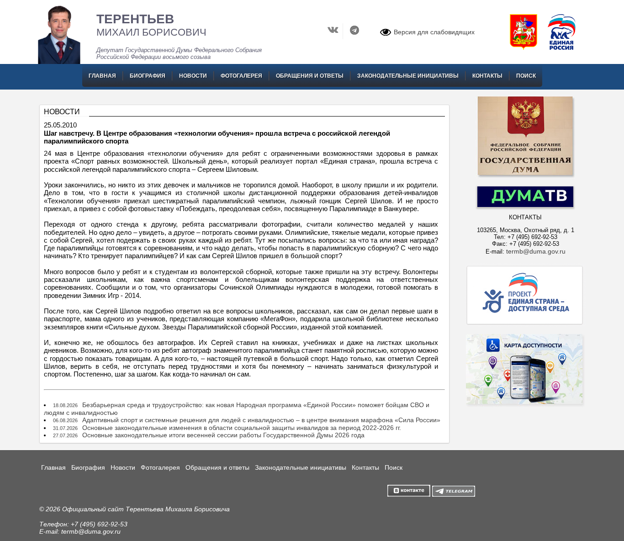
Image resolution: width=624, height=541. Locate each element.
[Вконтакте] (334, 37)
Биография (147, 76)
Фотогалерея (241, 76)
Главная (102, 76)
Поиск (526, 76)
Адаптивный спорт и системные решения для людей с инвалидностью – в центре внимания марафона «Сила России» (261, 420)
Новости (193, 76)
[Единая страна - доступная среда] (525, 324)
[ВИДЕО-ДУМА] (525, 204)
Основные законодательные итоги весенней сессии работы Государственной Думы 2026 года (223, 435)
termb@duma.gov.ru (536, 251)
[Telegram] (355, 37)
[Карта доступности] (525, 423)
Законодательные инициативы (408, 76)
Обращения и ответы (310, 76)
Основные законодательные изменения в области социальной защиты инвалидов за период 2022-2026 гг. (241, 427)
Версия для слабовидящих (434, 32)
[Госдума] (525, 176)
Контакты (487, 76)
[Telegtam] (453, 494)
